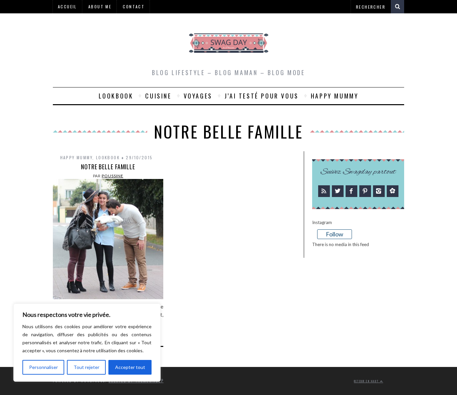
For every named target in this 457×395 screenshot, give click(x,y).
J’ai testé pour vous (261, 95)
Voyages (198, 95)
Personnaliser (43, 367)
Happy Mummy (335, 95)
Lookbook (116, 95)
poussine (112, 175)
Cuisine (158, 95)
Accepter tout (130, 367)
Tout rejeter (86, 367)
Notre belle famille (108, 166)
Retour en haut (367, 381)
